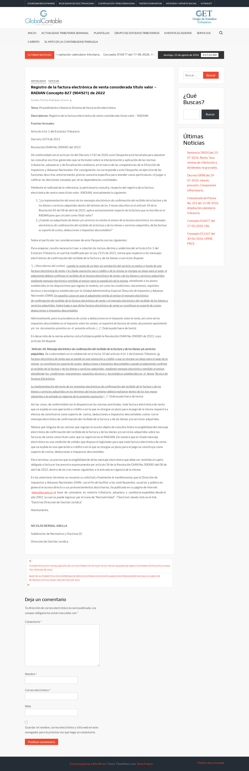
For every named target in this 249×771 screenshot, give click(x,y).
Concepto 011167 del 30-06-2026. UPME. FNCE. (201, 238)
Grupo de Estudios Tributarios (136, 33)
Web (28, 706)
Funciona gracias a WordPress (88, 763)
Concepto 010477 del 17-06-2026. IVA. (118, 54)
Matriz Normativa (150, 3)
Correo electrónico (38, 690)
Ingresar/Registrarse (41, 3)
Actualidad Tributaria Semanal (65, 33)
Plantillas (101, 33)
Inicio (32, 33)
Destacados (38, 80)
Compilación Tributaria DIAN (116, 3)
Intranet (206, 3)
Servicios (203, 33)
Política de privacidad (211, 762)
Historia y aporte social (181, 3)
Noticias (53, 80)
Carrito (33, 41)
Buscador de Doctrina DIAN (76, 3)
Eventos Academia (178, 33)
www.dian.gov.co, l (43, 492)
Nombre (31, 674)
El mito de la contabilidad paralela (71, 41)
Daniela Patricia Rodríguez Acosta (50, 100)
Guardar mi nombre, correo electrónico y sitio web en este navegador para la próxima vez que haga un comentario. (61, 730)
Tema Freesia (145, 763)
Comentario (33, 621)
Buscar (210, 114)
